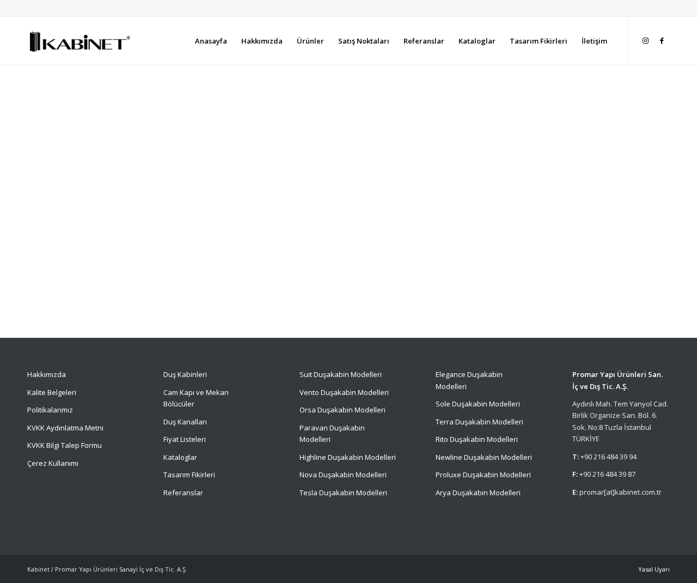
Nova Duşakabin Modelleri (343, 474)
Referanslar (183, 492)
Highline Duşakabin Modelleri (347, 457)
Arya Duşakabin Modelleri (478, 492)
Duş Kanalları (185, 422)
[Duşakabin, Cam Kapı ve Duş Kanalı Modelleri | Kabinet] (79, 41)
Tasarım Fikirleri (189, 474)
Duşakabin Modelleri (348, 374)
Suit (305, 374)
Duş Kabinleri (185, 374)
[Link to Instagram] (645, 40)
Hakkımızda (46, 374)
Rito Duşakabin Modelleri (477, 439)
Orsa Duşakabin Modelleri (342, 410)
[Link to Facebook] (661, 40)
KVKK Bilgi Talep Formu (64, 445)
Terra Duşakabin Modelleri (479, 422)
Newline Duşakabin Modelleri (484, 457)
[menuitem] (211, 41)
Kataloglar (180, 457)
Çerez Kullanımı (52, 463)
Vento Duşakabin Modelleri (344, 392)
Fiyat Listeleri (184, 439)
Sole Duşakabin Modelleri (478, 404)
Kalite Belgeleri (51, 392)
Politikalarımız (51, 410)
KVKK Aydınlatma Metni (65, 428)
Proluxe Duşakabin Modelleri (483, 474)
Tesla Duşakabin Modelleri (343, 492)
